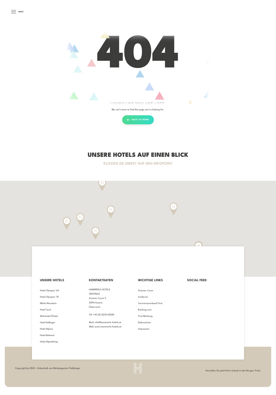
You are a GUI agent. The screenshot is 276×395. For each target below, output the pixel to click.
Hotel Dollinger (47, 322)
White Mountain (48, 303)
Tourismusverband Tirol (150, 303)
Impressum (143, 329)
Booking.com (145, 310)
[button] (80, 219)
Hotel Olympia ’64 (49, 290)
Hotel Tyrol (45, 310)
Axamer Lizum (145, 290)
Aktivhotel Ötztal (49, 316)
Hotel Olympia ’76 (49, 297)
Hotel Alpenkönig (49, 342)
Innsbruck (143, 297)
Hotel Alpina (46, 329)
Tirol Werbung (145, 316)
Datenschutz (144, 322)
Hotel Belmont (47, 335)
